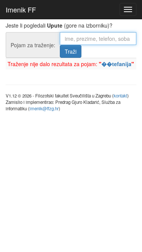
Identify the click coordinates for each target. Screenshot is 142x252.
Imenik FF (21, 9)
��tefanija (116, 64)
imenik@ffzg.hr (44, 108)
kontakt (120, 96)
